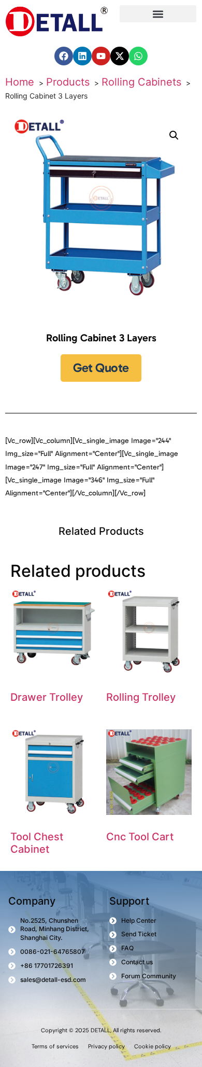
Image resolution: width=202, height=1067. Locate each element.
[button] (158, 13)
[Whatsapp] (138, 56)
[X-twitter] (119, 56)
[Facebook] (63, 56)
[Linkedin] (82, 56)
